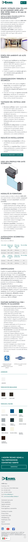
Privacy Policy (4, 513)
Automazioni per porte (7, 500)
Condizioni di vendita (6, 511)
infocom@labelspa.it (8, 494)
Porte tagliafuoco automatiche (9, 508)
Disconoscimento (5, 524)
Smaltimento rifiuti (5, 520)
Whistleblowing (5, 517)
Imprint (3, 522)
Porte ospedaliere (5, 502)
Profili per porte (5, 506)
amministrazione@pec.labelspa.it (11, 496)
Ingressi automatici (6, 504)
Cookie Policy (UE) (6, 515)
